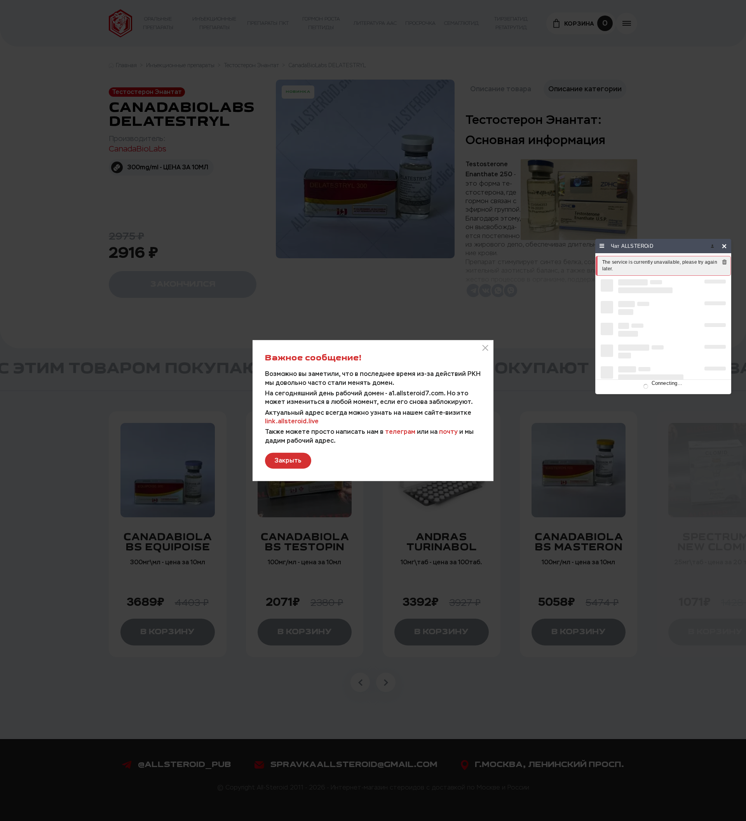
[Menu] (602, 246)
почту (448, 431)
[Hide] (724, 246)
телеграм (400, 431)
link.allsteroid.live (292, 421)
